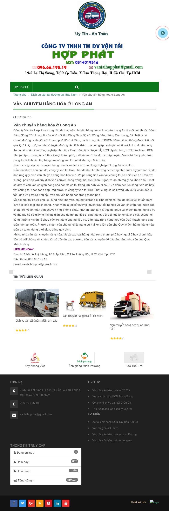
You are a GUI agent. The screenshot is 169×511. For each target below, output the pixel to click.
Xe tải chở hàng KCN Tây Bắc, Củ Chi (115, 421)
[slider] (22, 330)
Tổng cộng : (47, 480)
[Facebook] (14, 503)
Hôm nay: (46, 461)
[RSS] (39, 503)
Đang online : (46, 452)
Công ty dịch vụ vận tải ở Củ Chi (111, 402)
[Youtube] (65, 503)
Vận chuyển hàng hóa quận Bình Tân (129, 327)
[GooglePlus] (31, 503)
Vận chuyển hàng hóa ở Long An (111, 440)
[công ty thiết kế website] (154, 502)
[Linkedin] (57, 503)
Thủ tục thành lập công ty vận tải (112, 408)
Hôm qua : (46, 471)
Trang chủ (21, 87)
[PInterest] (48, 503)
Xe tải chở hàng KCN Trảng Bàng (112, 396)
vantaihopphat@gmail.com (36, 414)
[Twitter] (22, 503)
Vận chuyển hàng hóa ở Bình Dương (114, 434)
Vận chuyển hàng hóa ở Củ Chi (111, 390)
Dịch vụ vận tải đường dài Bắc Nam (54, 94)
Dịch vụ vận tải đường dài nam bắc (36, 320)
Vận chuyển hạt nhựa (105, 428)
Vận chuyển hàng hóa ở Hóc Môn (82, 316)
